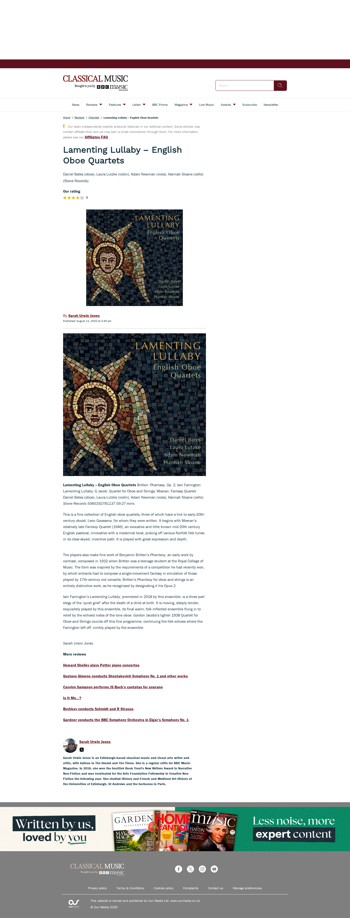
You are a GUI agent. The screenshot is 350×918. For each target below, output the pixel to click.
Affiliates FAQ (96, 137)
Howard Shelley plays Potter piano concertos (101, 665)
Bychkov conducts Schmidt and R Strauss (98, 708)
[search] (280, 86)
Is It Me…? (72, 697)
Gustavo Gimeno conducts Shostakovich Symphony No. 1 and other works (125, 676)
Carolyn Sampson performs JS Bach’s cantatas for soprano (113, 687)
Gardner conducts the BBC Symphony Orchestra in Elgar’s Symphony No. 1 (126, 719)
